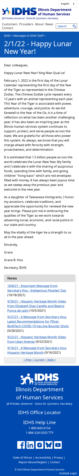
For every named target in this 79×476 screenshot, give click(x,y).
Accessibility (43, 457)
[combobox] (68, 3)
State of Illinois (22, 457)
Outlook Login (68, 473)
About (39, 24)
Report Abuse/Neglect (33, 462)
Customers (10, 24)
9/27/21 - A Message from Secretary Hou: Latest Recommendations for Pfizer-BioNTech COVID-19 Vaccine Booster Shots (38, 321)
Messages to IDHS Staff (28, 35)
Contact (7, 28)
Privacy (58, 457)
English (65, 3)
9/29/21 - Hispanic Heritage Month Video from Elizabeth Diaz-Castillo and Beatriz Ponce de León (36, 306)
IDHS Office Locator (39, 412)
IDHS (7, 35)
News (49, 24)
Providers (26, 24)
